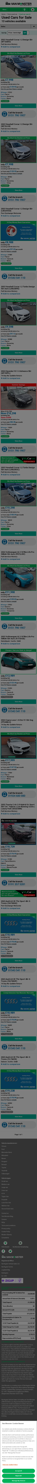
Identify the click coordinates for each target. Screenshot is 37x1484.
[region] (18, 1452)
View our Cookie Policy (10, 1464)
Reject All (18, 1475)
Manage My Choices (18, 1480)
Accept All (18, 1471)
